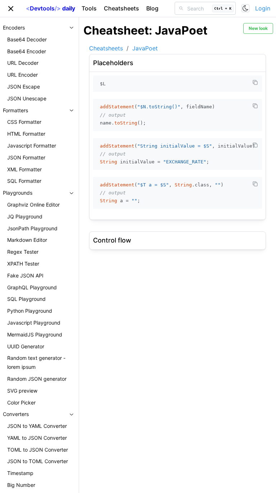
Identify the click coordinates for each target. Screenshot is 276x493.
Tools (89, 8)
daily (50, 8)
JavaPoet (145, 48)
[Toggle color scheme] (245, 8)
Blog (152, 8)
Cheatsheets (121, 8)
